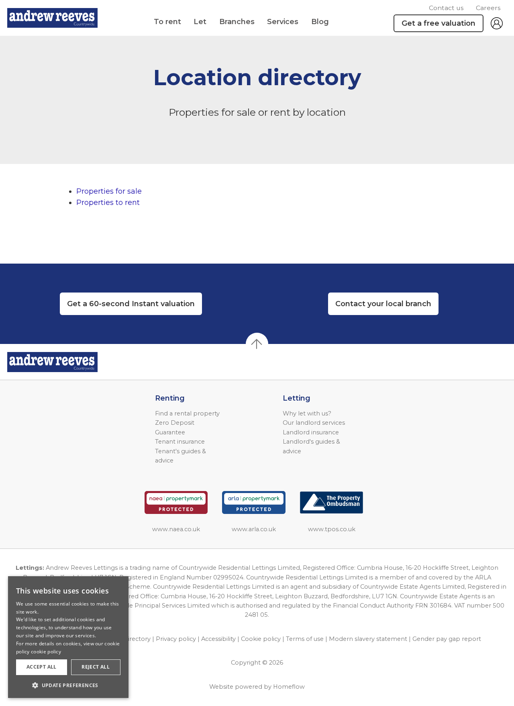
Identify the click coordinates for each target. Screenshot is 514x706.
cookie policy (46, 651)
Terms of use (305, 639)
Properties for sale (109, 191)
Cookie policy (261, 639)
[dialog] (68, 637)
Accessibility (218, 639)
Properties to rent (108, 202)
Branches (237, 21)
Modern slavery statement (368, 639)
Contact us (446, 8)
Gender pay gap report (446, 639)
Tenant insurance (180, 441)
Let (200, 21)
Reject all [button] (96, 666)
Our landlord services (314, 422)
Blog (320, 21)
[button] (68, 685)
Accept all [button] (42, 666)
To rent (167, 21)
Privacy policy (176, 639)
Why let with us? (307, 413)
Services (282, 21)
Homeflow (289, 686)
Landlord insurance (311, 432)
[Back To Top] (257, 344)
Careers (488, 8)
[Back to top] (52, 362)
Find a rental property (187, 413)
